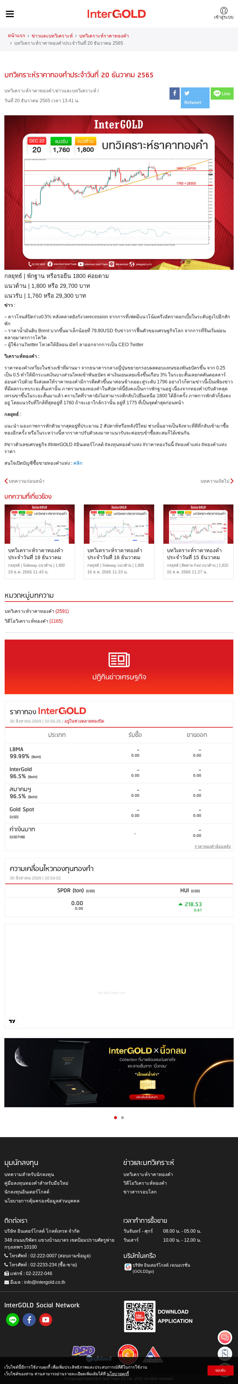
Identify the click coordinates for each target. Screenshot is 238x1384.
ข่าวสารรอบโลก (140, 1191)
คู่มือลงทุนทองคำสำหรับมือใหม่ (36, 1183)
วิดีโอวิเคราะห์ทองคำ (145, 1183)
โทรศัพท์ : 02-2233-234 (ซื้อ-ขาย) (42, 1264)
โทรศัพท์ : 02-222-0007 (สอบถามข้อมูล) (49, 1255)
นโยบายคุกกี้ (118, 1374)
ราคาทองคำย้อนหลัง (212, 846)
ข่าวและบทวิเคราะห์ (52, 35)
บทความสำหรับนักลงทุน (29, 1174)
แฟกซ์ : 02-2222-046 (30, 1273)
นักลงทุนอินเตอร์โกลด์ (26, 1191)
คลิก (77, 463)
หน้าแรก (16, 35)
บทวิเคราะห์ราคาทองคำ (104, 35)
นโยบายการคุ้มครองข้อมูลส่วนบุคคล (42, 1200)
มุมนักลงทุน (21, 1163)
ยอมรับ (220, 1370)
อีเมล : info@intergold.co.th (37, 1282)
